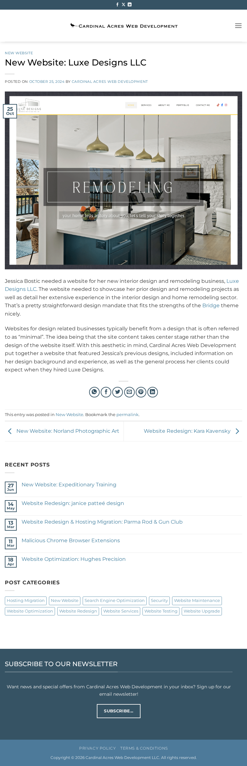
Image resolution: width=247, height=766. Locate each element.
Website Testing (161, 611)
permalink (127, 414)
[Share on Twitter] (117, 392)
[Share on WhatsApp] (94, 392)
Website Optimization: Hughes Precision (74, 559)
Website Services (120, 611)
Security (159, 600)
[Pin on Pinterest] (141, 392)
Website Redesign (78, 611)
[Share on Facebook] (106, 392)
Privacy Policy (97, 748)
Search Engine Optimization (115, 600)
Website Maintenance (197, 600)
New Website (19, 53)
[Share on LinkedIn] (152, 392)
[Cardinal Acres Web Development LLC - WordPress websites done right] (124, 25)
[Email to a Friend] (129, 392)
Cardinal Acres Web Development (110, 81)
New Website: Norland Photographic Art (67, 431)
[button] (238, 25)
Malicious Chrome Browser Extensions (71, 540)
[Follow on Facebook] (117, 5)
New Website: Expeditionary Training (69, 485)
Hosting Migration (26, 600)
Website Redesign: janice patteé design (73, 503)
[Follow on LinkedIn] (130, 5)
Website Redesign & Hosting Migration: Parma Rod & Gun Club (102, 522)
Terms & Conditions (144, 748)
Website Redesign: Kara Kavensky (188, 431)
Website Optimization (30, 611)
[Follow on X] (123, 5)
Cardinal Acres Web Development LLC (122, 757)
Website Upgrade (202, 611)
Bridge (211, 305)
